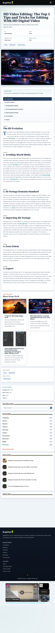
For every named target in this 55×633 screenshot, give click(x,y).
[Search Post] (51, 408)
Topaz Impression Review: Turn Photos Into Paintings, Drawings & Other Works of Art (14, 351)
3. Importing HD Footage (11, 112)
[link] (7, 585)
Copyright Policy (7, 566)
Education (27, 429)
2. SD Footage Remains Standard (13, 109)
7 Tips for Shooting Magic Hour (14, 316)
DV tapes (15, 164)
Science (27, 433)
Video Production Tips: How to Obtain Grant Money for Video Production (22, 585)
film (13, 207)
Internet (27, 421)
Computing (27, 418)
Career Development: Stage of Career (18, 486)
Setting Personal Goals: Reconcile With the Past (21, 473)
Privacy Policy (7, 569)
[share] (35, 585)
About (4, 564)
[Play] (44, 597)
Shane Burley (8, 33)
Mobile (27, 441)
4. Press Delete (8, 116)
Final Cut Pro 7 (15, 179)
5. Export (7, 119)
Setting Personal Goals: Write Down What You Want (22, 480)
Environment (27, 436)
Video (5, 44)
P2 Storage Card (22, 223)
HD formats (12, 138)
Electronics (27, 438)
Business (27, 423)
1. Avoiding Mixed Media (11, 105)
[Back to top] (27, 575)
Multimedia (12, 44)
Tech (4, 10)
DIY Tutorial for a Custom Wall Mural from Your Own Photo (40, 317)
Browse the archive (8, 449)
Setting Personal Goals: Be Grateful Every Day (20, 460)
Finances (27, 426)
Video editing (21, 44)
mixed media (46, 175)
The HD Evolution (9, 102)
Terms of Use (6, 571)
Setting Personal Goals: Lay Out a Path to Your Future (22, 467)
